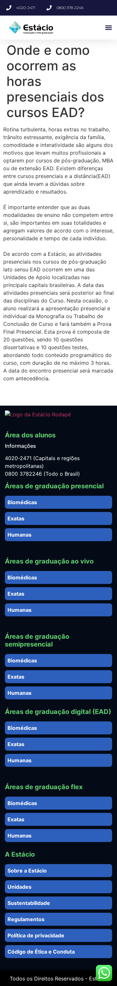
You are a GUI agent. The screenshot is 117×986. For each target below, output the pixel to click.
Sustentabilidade (28, 903)
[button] (108, 27)
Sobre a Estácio (27, 870)
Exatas (15, 518)
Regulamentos (26, 919)
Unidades (19, 887)
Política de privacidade (35, 935)
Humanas (19, 534)
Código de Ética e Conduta (41, 951)
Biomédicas (22, 502)
